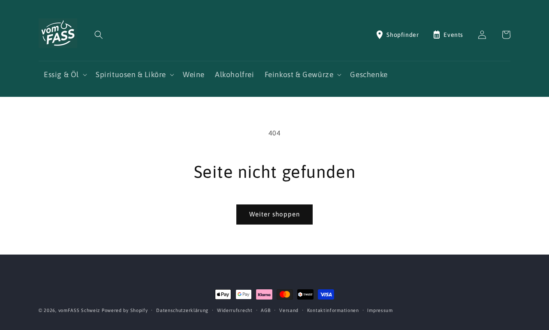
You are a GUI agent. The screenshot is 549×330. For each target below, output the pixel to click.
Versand (289, 310)
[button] (98, 34)
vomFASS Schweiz (79, 310)
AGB (266, 310)
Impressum (379, 310)
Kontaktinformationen (333, 310)
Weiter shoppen (274, 214)
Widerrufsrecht (235, 310)
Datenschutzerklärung (182, 310)
